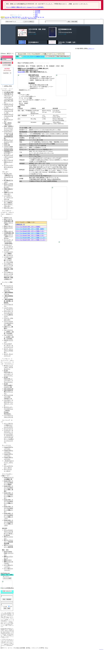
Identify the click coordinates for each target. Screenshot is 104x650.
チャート (31, 17)
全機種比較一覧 (20, 224)
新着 (6, 17)
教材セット (20, 17)
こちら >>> (91, 48)
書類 (26, 17)
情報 (43, 17)
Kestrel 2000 (21, 72)
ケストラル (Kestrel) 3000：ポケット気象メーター (30, 233)
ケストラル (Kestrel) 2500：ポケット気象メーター (30, 231)
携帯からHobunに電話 (32, 18)
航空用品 (35, 17)
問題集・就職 (14, 17)
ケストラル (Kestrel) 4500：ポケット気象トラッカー (31, 240)
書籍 (8, 17)
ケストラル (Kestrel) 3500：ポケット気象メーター (30, 235)
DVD (23, 17)
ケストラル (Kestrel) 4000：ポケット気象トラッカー (31, 237)
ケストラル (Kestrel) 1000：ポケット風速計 (28, 226)
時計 (41, 17)
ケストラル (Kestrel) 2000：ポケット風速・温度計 (30, 229)
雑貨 (38, 17)
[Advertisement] (93, 21)
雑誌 (10, 17)
